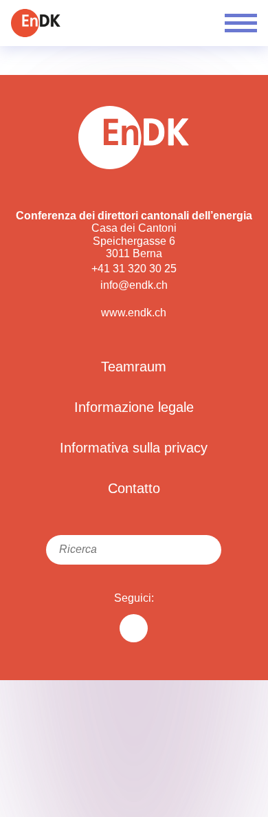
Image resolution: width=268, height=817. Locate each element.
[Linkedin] (134, 628)
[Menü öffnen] (241, 23)
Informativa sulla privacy (134, 447)
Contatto (134, 488)
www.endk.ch (133, 312)
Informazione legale (134, 407)
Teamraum (133, 366)
